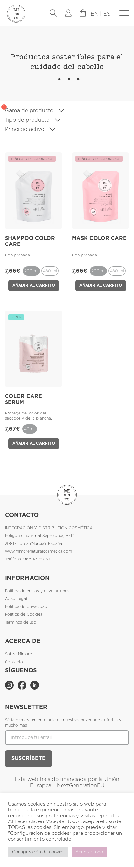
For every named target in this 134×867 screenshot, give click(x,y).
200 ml (31, 271)
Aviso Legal (16, 599)
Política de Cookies (23, 614)
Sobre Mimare (18, 654)
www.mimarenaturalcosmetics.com (38, 551)
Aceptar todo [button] (89, 852)
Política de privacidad (26, 607)
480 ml (50, 271)
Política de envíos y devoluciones (37, 591)
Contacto (14, 662)
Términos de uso (20, 622)
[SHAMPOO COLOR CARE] (33, 222)
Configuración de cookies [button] (38, 852)
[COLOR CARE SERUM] (33, 380)
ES (106, 14)
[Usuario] (68, 13)
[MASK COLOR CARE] (100, 222)
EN (95, 14)
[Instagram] (10, 688)
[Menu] (83, 15)
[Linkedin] (34, 688)
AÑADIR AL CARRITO (33, 285)
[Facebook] (23, 688)
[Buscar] (53, 13)
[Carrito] (124, 13)
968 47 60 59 (36, 559)
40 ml (29, 429)
